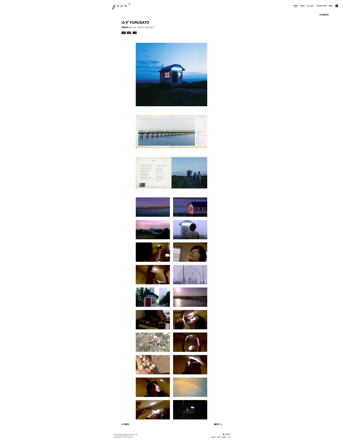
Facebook (213, 437)
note (229, 437)
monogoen (310, 6)
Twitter (218, 437)
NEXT (217, 424)
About (302, 6)
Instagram (224, 437)
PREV (126, 424)
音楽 (128, 33)
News (330, 6)
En (337, 6)
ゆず (134, 33)
